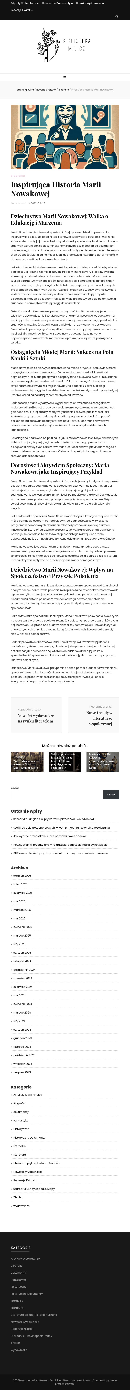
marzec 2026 (22, 910)
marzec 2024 (22, 1013)
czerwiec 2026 (22, 893)
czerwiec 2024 (23, 987)
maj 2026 (19, 901)
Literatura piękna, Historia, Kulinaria (36, 1163)
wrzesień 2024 (22, 978)
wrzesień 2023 (22, 1064)
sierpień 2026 (22, 876)
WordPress (68, 1384)
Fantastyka (20, 1120)
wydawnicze (21, 1206)
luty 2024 (19, 1021)
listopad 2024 (22, 961)
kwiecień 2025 (22, 927)
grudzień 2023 (22, 1038)
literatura (19, 1155)
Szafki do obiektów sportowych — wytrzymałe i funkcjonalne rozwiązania (61, 828)
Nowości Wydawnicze (89, 3)
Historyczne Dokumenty (56, 3)
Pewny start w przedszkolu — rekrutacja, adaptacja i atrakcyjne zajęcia (60, 845)
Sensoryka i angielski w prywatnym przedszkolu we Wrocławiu (54, 819)
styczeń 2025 (22, 953)
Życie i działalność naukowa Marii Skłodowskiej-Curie (25, 764)
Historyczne (21, 1129)
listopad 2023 (22, 1047)
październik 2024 (24, 970)
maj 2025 (19, 918)
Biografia (18, 176)
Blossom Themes (93, 1380)
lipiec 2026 (20, 884)
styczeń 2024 (22, 1030)
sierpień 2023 (22, 1072)
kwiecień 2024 (22, 1004)
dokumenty (21, 1112)
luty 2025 (19, 944)
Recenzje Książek (20, 10)
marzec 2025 (22, 936)
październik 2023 (24, 1055)
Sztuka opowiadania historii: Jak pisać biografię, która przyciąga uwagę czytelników (63, 760)
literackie (19, 1146)
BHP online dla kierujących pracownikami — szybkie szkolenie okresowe (60, 853)
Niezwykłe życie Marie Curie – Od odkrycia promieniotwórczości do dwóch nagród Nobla (102, 759)
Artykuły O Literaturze (23, 3)
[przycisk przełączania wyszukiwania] (116, 16)
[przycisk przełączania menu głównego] (65, 77)
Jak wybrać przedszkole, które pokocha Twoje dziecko (49, 836)
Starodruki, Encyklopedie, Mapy (34, 1189)
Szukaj (15, 788)
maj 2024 (19, 995)
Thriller (18, 1197)
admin (22, 203)
